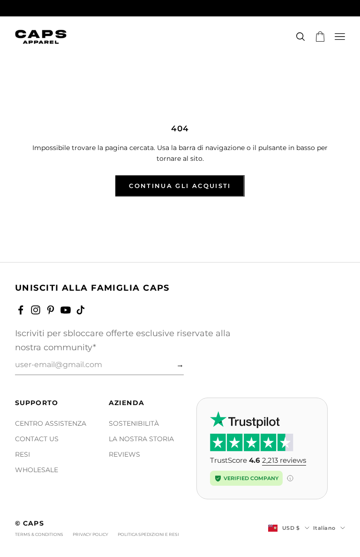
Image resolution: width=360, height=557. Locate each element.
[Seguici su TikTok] (80, 310)
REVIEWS (124, 454)
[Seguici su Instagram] (35, 310)
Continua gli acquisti (180, 185)
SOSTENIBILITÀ (134, 423)
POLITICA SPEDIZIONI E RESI (148, 534)
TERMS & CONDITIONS (39, 534)
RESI (22, 454)
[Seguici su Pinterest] (50, 310)
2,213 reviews (284, 460)
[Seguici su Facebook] (20, 310)
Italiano (324, 528)
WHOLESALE (36, 470)
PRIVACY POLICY (90, 534)
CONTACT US (37, 439)
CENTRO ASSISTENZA (50, 423)
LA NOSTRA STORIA (141, 439)
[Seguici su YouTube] (65, 310)
